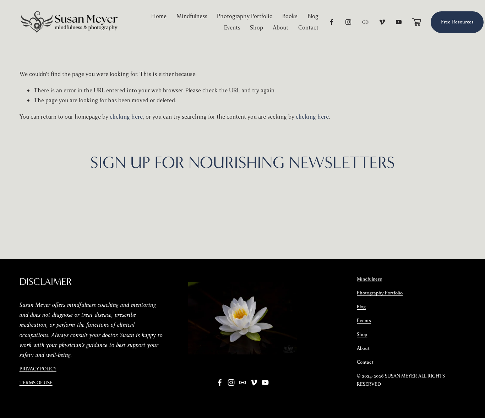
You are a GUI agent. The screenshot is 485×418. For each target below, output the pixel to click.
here (352, 198)
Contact (308, 27)
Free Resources (457, 22)
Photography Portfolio (245, 16)
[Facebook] (331, 22)
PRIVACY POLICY (38, 369)
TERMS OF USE (36, 383)
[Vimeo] (382, 22)
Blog (312, 16)
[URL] (365, 22)
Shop (256, 27)
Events (232, 27)
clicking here (126, 117)
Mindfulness (191, 16)
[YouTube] (398, 22)
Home (159, 16)
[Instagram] (348, 22)
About (280, 27)
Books (290, 16)
